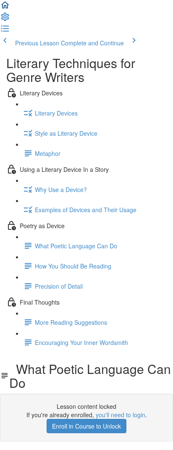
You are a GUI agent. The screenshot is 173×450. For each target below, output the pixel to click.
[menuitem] (5, 19)
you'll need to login (120, 415)
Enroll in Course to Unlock (86, 426)
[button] (5, 7)
